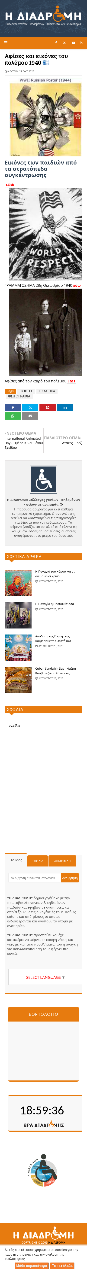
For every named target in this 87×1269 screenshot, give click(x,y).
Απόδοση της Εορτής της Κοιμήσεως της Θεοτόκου (53, 638)
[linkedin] (81, 42)
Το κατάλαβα (62, 1266)
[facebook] (56, 42)
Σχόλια (37, 861)
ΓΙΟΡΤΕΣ (26, 391)
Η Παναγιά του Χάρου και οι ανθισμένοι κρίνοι (54, 573)
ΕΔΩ (71, 381)
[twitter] (64, 42)
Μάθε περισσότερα (31, 1266)
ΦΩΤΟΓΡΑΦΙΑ (19, 396)
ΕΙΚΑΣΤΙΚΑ (47, 391)
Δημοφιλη (62, 861)
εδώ (10, 184)
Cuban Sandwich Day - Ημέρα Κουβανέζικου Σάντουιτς (55, 670)
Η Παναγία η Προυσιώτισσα (54, 604)
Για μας (16, 860)
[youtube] (73, 42)
